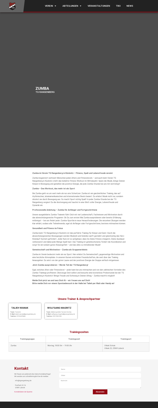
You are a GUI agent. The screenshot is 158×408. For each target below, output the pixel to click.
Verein (49, 5)
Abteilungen (70, 5)
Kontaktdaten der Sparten (23, 392)
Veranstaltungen (99, 5)
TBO (118, 5)
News (130, 5)
